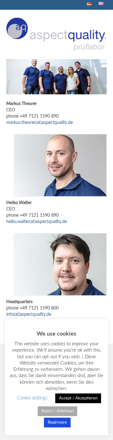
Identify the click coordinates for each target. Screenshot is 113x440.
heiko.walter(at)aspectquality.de (36, 222)
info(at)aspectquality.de (28, 314)
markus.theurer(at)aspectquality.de (39, 122)
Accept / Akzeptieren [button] (78, 398)
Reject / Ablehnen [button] (57, 411)
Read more (57, 423)
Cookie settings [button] (32, 398)
